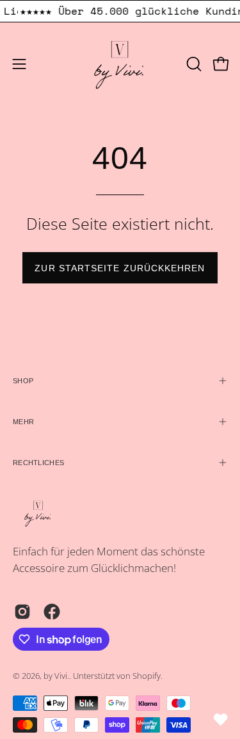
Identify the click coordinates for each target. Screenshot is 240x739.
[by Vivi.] (120, 64)
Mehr (23, 421)
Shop (23, 381)
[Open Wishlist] (221, 720)
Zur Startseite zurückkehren (120, 268)
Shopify (146, 676)
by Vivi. (56, 676)
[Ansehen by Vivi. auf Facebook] (51, 611)
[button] (193, 64)
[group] (120, 11)
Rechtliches (38, 462)
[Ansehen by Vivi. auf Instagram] (22, 611)
